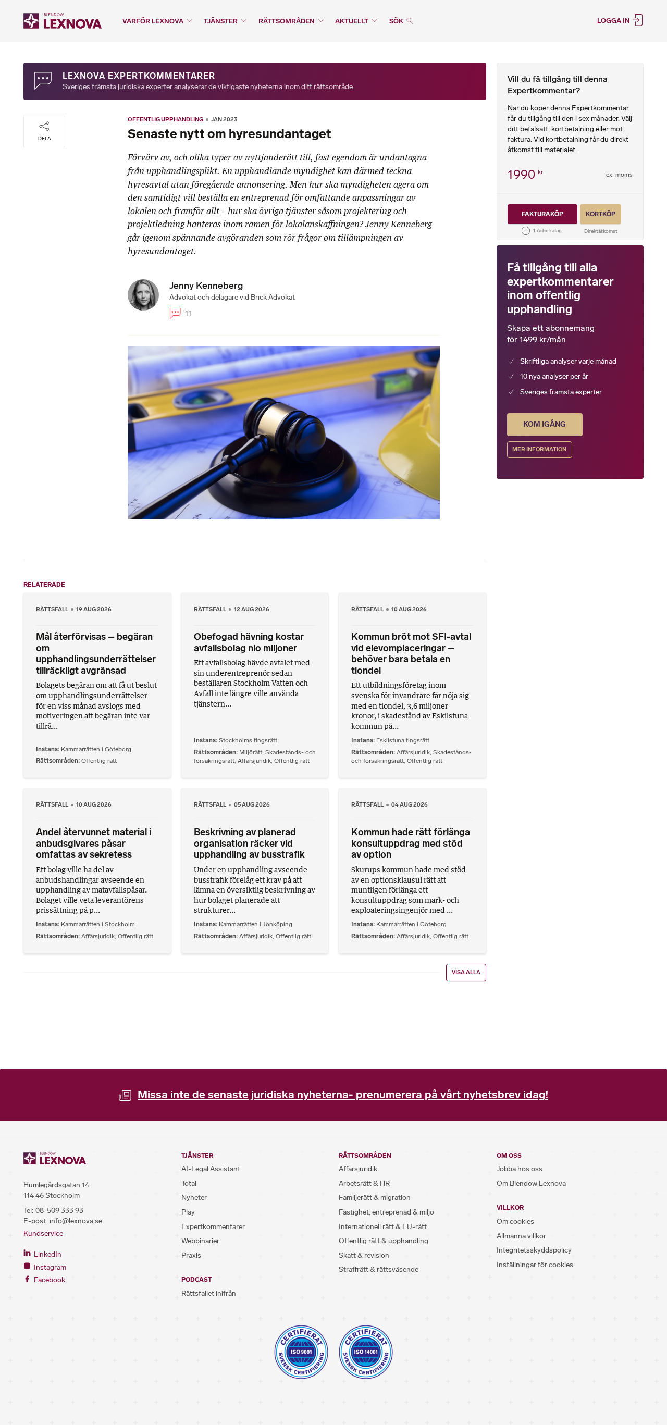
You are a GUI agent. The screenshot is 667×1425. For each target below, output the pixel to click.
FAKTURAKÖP (542, 214)
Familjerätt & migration (375, 1197)
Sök (397, 21)
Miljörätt (250, 752)
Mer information (539, 449)
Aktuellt (351, 21)
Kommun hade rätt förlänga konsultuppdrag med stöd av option (410, 843)
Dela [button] (44, 138)
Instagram (49, 1267)
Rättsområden (286, 21)
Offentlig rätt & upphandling (383, 1240)
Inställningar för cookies (535, 1264)
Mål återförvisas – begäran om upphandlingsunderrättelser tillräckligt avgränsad (96, 653)
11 (187, 313)
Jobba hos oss (519, 1168)
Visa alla (466, 972)
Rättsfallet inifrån (208, 1293)
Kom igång (544, 424)
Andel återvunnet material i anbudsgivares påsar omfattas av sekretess (93, 843)
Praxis (191, 1255)
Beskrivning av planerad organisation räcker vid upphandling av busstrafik (249, 843)
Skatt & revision (364, 1255)
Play (188, 1212)
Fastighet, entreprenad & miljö (386, 1212)
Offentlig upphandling (165, 119)
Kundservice (43, 1233)
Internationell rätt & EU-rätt (383, 1226)
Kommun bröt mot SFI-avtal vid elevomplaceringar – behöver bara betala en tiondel (411, 653)
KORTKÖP (600, 214)
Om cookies (515, 1221)
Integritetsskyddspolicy (534, 1250)
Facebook (48, 1279)
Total (188, 1183)
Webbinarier (200, 1240)
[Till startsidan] (62, 21)
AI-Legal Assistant (210, 1168)
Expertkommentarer (213, 1226)
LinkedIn (46, 1254)
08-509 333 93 (59, 1210)
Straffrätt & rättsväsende (378, 1269)
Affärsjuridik (254, 760)
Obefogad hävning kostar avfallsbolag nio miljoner (249, 642)
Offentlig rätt (99, 760)
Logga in (614, 20)
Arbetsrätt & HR (364, 1183)
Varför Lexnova (152, 21)
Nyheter (194, 1197)
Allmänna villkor (521, 1236)
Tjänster (221, 21)
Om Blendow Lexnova (531, 1183)
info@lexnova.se (76, 1221)
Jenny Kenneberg (206, 285)
